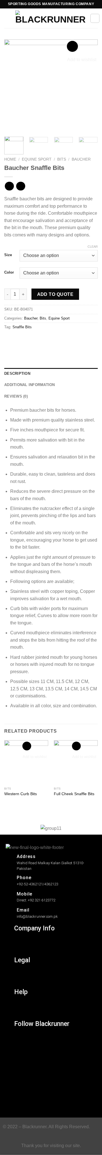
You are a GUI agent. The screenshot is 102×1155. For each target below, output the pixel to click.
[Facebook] (22, 1052)
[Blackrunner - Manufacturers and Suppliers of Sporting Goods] (50, 18)
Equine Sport (37, 159)
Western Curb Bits (20, 794)
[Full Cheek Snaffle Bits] (76, 762)
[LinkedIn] (22, 1076)
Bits (61, 159)
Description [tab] (17, 373)
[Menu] (7, 18)
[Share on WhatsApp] (9, 340)
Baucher (81, 159)
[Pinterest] (22, 1089)
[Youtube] (22, 1101)
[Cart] (94, 18)
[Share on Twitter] (30, 340)
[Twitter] (22, 1064)
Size (8, 255)
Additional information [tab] (29, 385)
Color (9, 272)
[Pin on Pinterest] (50, 340)
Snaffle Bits (22, 327)
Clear (93, 246)
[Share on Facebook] (19, 340)
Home (10, 159)
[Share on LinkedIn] (60, 340)
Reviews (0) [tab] (16, 396)
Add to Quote (55, 294)
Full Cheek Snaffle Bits (74, 794)
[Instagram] (22, 1039)
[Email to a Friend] (40, 340)
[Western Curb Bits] (26, 762)
